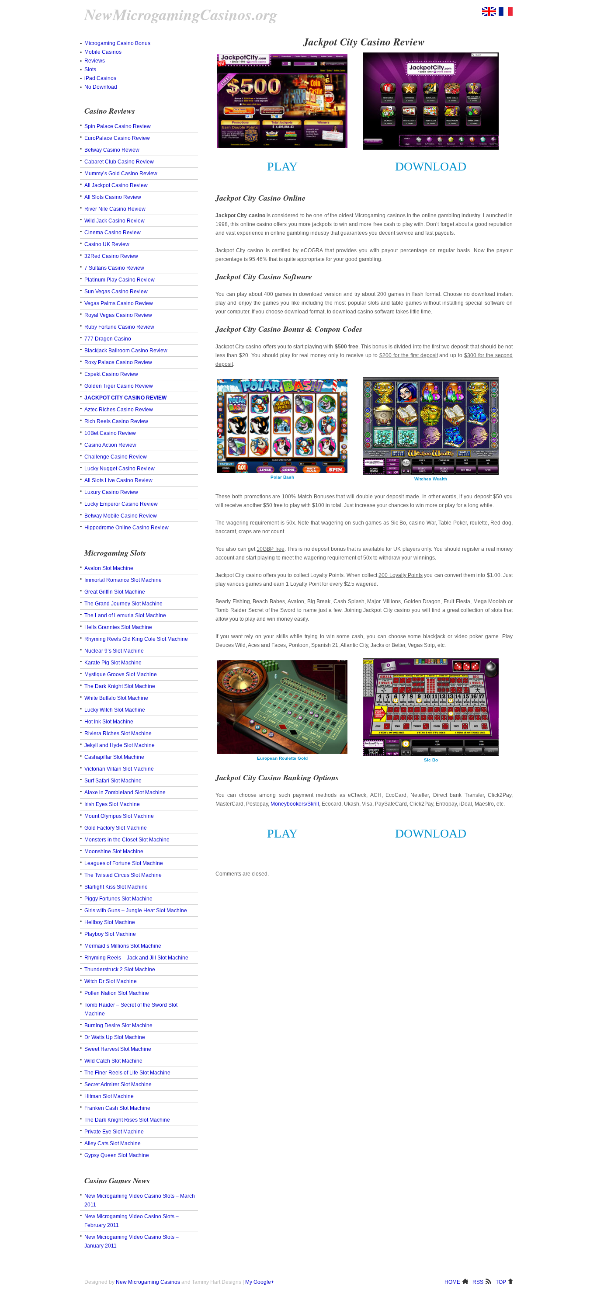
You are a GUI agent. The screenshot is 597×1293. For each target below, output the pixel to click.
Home (452, 1281)
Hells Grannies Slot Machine (118, 627)
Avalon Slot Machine (108, 568)
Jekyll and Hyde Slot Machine (119, 745)
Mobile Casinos (102, 52)
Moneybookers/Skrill (295, 804)
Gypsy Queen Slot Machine (116, 1155)
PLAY (282, 166)
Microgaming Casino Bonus (117, 43)
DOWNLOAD (430, 166)
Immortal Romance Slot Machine (123, 580)
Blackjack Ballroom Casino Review (125, 351)
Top (501, 1281)
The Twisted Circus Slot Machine (123, 875)
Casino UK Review (106, 244)
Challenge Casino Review (115, 457)
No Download (100, 87)
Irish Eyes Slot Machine (112, 804)
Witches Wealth (430, 478)
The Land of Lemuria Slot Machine (125, 615)
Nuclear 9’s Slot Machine (114, 651)
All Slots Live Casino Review (118, 480)
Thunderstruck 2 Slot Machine (119, 969)
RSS (477, 1281)
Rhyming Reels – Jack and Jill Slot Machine (136, 958)
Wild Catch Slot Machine (113, 1061)
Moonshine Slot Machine (113, 851)
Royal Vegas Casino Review (118, 315)
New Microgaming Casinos (148, 1282)
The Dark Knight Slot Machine (119, 686)
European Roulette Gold (282, 758)
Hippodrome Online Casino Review (126, 528)
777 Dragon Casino (107, 339)
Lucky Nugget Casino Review (119, 469)
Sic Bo (431, 760)
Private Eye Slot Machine (114, 1132)
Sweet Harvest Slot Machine (117, 1049)
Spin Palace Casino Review (117, 126)
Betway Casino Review (111, 150)
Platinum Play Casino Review (119, 280)
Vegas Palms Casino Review (118, 303)
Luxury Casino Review (111, 492)
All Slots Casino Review (112, 197)
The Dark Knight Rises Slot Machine (127, 1120)
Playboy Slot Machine (110, 934)
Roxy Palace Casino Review (118, 362)
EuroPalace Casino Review (117, 138)
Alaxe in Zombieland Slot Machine (125, 792)
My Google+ (259, 1282)
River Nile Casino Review (115, 209)
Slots (90, 69)
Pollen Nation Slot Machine (116, 993)
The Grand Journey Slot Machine (123, 604)
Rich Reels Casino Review (116, 421)
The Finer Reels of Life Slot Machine (127, 1073)
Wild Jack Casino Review (114, 221)
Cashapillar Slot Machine (114, 757)
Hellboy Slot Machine (109, 922)
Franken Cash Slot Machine (117, 1108)
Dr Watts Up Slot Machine (114, 1037)
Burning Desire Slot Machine (118, 1025)
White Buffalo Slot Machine (116, 698)
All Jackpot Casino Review (116, 185)
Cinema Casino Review (112, 232)
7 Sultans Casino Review (114, 268)
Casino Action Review (110, 445)
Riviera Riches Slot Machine (118, 733)
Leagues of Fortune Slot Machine (123, 863)
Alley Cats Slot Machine (112, 1143)
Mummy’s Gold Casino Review (120, 173)
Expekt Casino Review (111, 374)
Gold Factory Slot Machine (115, 828)
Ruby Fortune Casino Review (119, 327)
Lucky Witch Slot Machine (114, 710)
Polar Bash (282, 477)
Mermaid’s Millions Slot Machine (122, 946)
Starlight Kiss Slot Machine (116, 887)
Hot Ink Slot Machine (108, 722)
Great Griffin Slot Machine (114, 592)
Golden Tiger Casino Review (118, 386)
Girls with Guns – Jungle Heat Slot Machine (135, 910)
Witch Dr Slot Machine (110, 981)
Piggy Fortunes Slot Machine (118, 899)
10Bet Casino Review (110, 433)
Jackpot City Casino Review (125, 398)
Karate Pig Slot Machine (113, 663)
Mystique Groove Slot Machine (120, 674)
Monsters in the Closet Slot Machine (127, 840)
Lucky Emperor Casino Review (121, 504)
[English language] (489, 14)
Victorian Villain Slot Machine (119, 769)
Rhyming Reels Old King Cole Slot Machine (136, 639)
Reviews (94, 61)
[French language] (506, 14)
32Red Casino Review (111, 256)
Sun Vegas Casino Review (116, 291)
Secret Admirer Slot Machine (118, 1084)
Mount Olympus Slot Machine (119, 816)
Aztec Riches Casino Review (118, 410)
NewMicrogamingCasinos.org (181, 14)
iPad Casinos (100, 78)
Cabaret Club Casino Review (119, 162)
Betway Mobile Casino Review (120, 516)
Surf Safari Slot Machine (113, 781)
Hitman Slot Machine (109, 1096)
